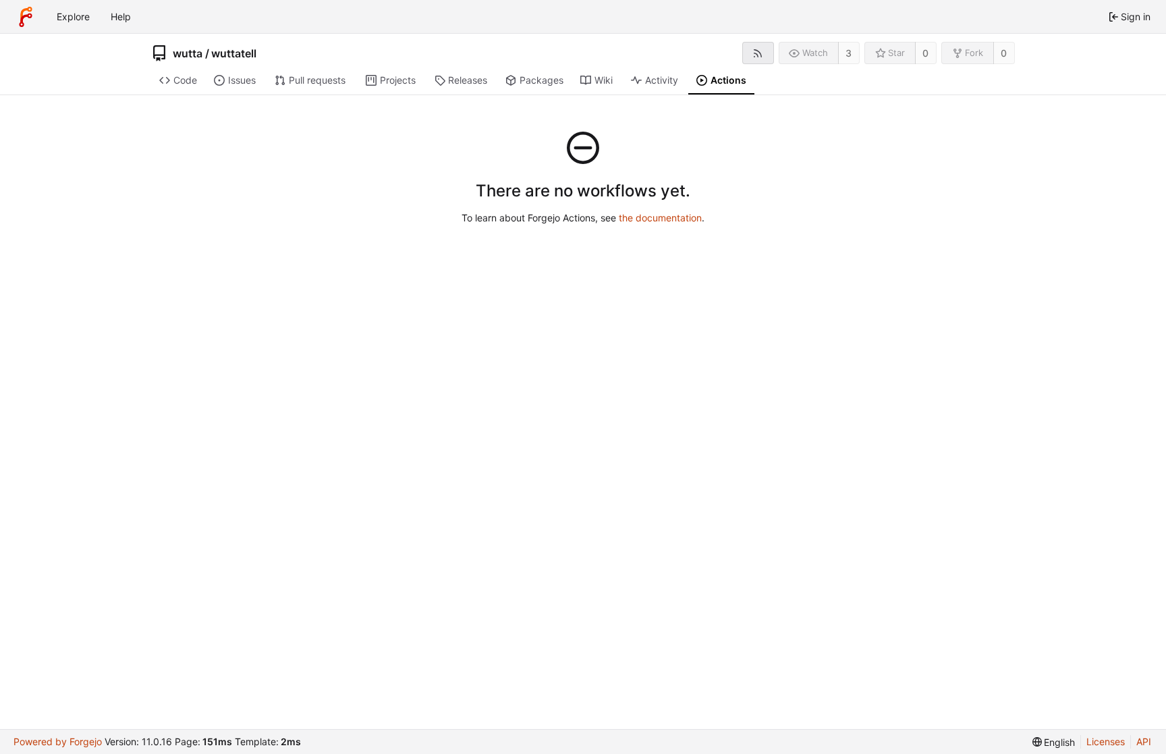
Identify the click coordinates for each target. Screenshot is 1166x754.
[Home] (26, 17)
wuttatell (233, 53)
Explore (73, 16)
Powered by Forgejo (57, 741)
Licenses (1105, 741)
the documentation (660, 217)
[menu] (1054, 742)
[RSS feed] (758, 53)
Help (121, 16)
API (1143, 741)
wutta (187, 53)
